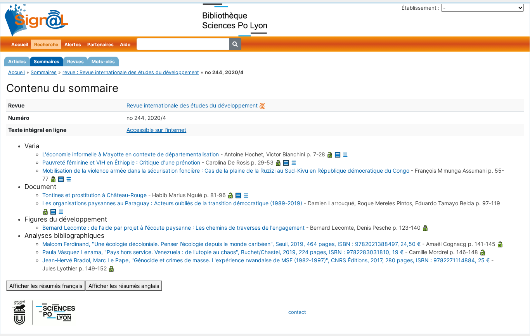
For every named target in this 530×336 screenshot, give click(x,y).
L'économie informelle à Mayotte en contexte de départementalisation (130, 154)
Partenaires (100, 44)
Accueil (19, 44)
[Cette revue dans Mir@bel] (262, 105)
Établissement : (421, 8)
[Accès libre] (330, 154)
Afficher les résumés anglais (123, 285)
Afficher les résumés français (45, 285)
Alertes (72, 44)
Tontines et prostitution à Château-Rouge (94, 195)
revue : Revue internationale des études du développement (130, 72)
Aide (125, 44)
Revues (75, 61)
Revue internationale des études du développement (192, 105)
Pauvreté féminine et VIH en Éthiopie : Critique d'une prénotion (121, 162)
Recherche (46, 44)
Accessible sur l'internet (156, 129)
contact (297, 312)
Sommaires (46, 61)
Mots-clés (103, 61)
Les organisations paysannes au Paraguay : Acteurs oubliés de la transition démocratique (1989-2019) (172, 203)
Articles (17, 61)
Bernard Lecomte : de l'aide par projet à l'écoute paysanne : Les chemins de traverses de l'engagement (173, 227)
